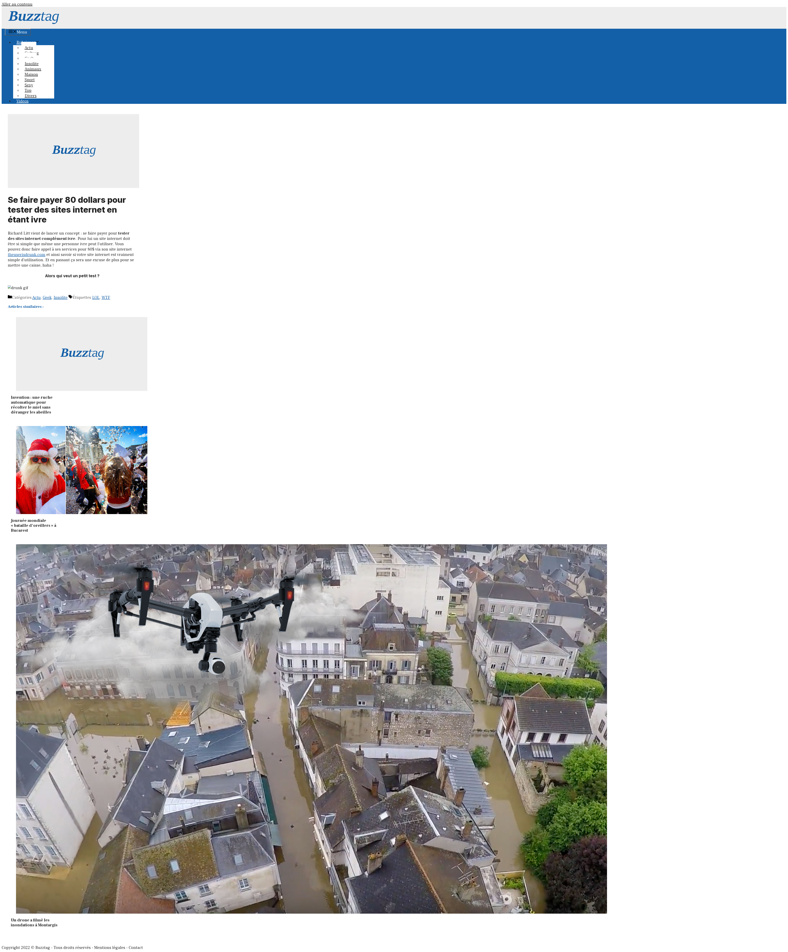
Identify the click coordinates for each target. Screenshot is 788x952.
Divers (31, 96)
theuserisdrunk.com (26, 254)
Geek (47, 297)
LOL (96, 297)
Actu (36, 297)
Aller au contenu (17, 4)
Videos (22, 101)
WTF (106, 297)
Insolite (61, 297)
